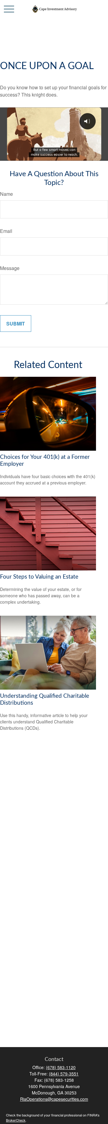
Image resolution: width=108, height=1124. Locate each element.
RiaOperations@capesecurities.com (54, 1099)
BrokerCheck (16, 1120)
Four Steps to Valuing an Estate (39, 577)
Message (10, 268)
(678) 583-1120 (61, 1067)
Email (6, 230)
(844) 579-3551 (64, 1074)
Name (6, 193)
